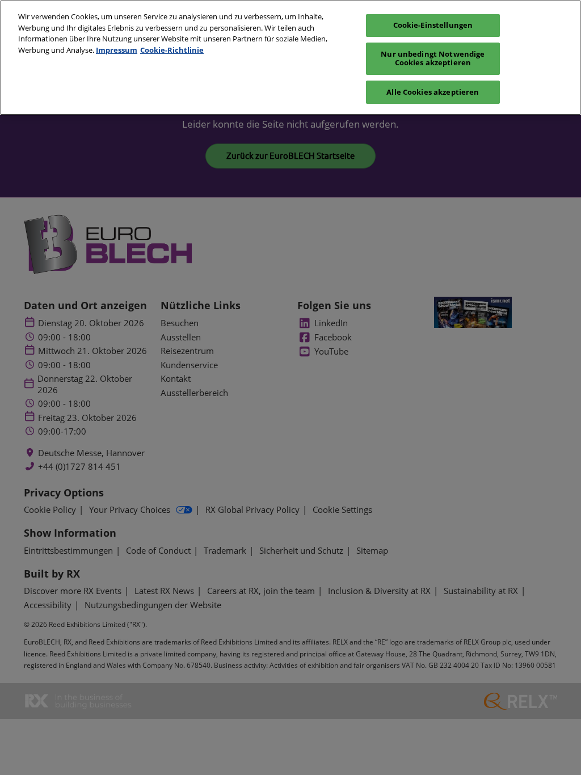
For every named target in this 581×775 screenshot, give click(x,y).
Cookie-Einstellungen (433, 25)
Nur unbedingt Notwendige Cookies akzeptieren (433, 58)
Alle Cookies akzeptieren (432, 92)
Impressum (116, 50)
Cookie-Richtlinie (172, 50)
